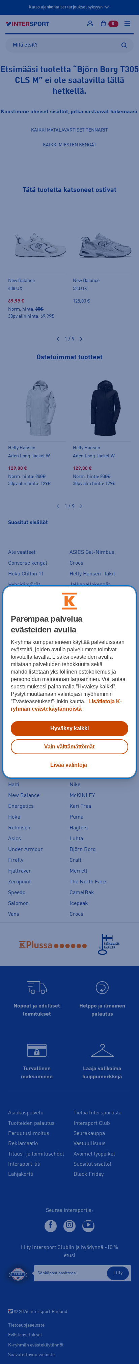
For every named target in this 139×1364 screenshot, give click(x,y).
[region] (69, 682)
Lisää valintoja (68, 765)
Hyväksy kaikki (69, 728)
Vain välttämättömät (69, 746)
